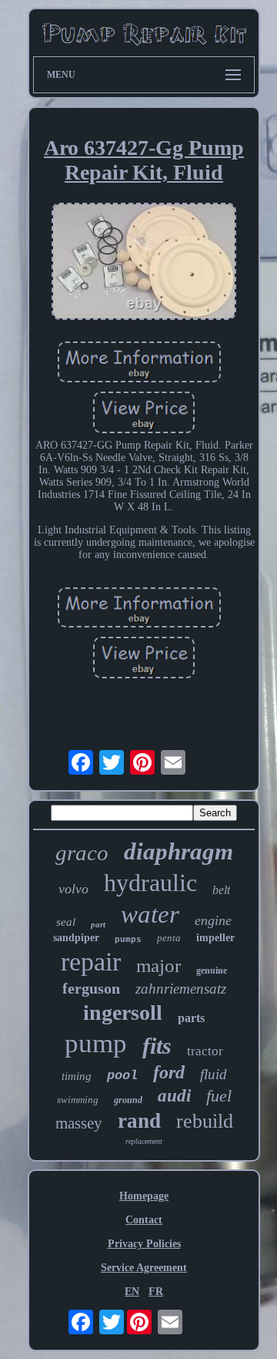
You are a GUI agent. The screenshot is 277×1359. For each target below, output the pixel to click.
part (98, 924)
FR (156, 1291)
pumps (128, 939)
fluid (213, 1074)
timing (77, 1076)
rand (139, 1120)
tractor (205, 1051)
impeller (215, 938)
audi (174, 1095)
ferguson (91, 988)
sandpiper (76, 938)
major (158, 965)
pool (122, 1075)
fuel (219, 1095)
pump (96, 1043)
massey (78, 1123)
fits (157, 1045)
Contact (143, 1220)
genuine (211, 970)
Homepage (144, 1196)
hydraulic (150, 882)
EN (132, 1291)
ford (169, 1072)
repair (91, 961)
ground (128, 1100)
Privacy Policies (144, 1244)
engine (213, 920)
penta (169, 938)
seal (65, 922)
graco (81, 852)
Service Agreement (144, 1267)
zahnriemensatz (180, 989)
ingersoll (122, 1012)
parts (191, 1017)
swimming (77, 1099)
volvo (73, 888)
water (150, 914)
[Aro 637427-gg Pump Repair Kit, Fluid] (144, 263)
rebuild (204, 1121)
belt (221, 889)
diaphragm (178, 851)
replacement (143, 1141)
